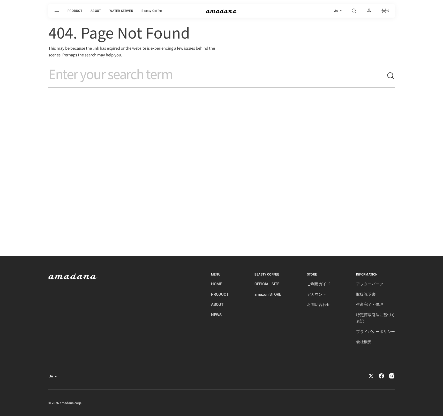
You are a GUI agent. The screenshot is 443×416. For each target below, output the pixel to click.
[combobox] (217, 75)
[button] (354, 11)
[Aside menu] (58, 11)
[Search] (391, 76)
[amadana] (221, 11)
